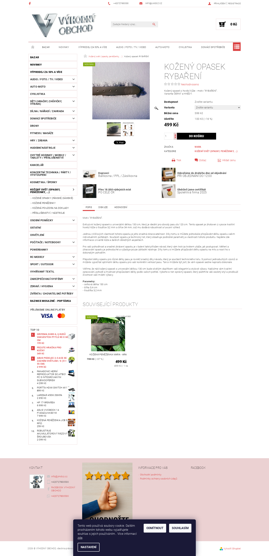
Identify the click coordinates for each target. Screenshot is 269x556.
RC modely (37, 256)
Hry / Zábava (39, 140)
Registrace (234, 3)
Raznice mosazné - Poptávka (50, 300)
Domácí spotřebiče (213, 47)
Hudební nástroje (42, 147)
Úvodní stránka (33, 47)
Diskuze (103, 207)
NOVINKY (64, 47)
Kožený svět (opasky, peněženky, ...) (45, 191)
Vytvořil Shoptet (232, 548)
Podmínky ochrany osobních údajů (158, 478)
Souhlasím (180, 528)
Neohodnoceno (190, 84)
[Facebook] (30, 3)
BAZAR (46, 47)
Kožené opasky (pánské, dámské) (52, 198)
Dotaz (202, 160)
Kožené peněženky (44, 203)
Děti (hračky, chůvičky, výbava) (46, 102)
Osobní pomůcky (41, 220)
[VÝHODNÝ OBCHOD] (64, 26)
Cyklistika (185, 47)
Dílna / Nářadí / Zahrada (47, 111)
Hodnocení (120, 207)
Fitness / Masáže (41, 133)
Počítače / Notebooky (45, 242)
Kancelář (37, 165)
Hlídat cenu (229, 160)
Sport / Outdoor (42, 264)
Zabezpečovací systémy (46, 278)
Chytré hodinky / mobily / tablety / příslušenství (48, 156)
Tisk (178, 160)
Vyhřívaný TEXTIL (42, 271)
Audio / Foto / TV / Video (131, 47)
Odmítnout (154, 528)
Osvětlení (37, 234)
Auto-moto (162, 47)
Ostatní (35, 227)
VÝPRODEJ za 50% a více (92, 47)
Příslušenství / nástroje (48, 213)
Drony (34, 125)
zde (80, 538)
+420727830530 (60, 496)
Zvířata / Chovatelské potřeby (51, 293)
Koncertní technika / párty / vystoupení (50, 173)
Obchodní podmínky (150, 474)
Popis (89, 207)
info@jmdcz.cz (59, 476)
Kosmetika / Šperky (43, 182)
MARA (198, 147)
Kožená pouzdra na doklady (50, 208)
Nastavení (88, 547)
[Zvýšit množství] (175, 134)
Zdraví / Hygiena (41, 286)
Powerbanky (39, 249)
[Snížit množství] (175, 138)
